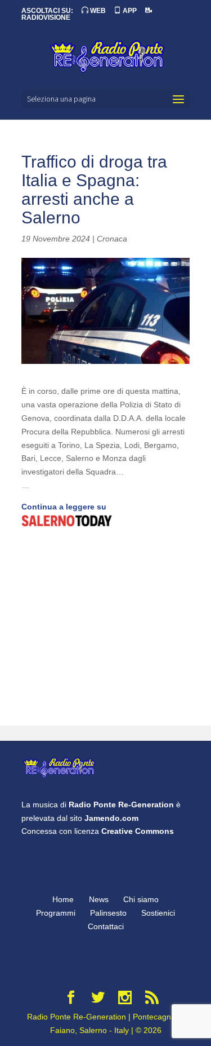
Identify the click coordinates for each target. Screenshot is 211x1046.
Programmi (55, 912)
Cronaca (112, 238)
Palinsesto (108, 912)
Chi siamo (141, 899)
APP (129, 11)
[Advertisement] (105, 627)
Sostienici (158, 912)
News (99, 899)
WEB (97, 11)
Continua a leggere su (63, 506)
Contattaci (106, 926)
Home (63, 899)
